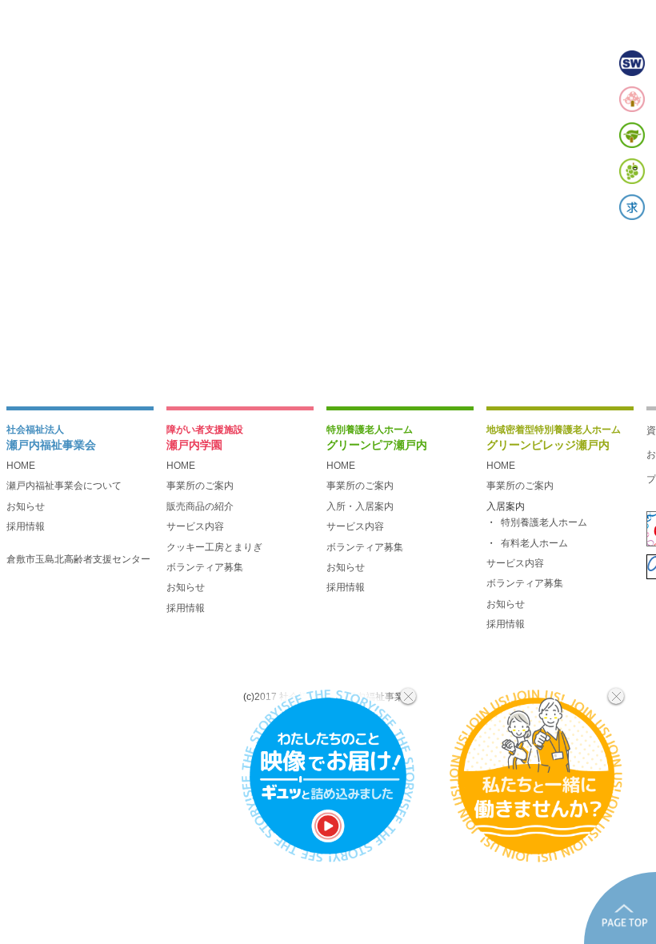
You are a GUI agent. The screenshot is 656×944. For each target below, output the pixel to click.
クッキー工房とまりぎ (214, 547)
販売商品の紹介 (200, 506)
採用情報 (25, 526)
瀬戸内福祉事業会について (64, 485)
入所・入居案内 (360, 506)
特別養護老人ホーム (544, 522)
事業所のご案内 (200, 485)
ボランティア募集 (204, 567)
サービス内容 (195, 526)
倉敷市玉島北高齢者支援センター (78, 559)
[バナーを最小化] (408, 696)
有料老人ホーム (534, 543)
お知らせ (25, 506)
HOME (20, 465)
